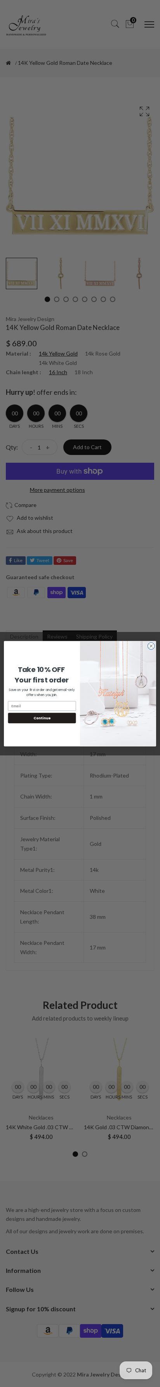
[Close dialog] (151, 645)
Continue (41, 717)
